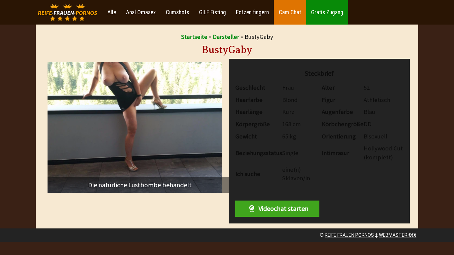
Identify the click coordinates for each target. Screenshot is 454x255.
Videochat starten (282, 208)
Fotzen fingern (252, 12)
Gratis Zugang (327, 12)
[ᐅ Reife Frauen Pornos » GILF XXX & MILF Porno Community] (67, 12)
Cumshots (177, 12)
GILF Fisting (212, 12)
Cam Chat (290, 12)
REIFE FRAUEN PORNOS (349, 235)
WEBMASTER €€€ (397, 235)
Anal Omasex (141, 12)
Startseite (194, 37)
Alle (111, 12)
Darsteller (226, 37)
